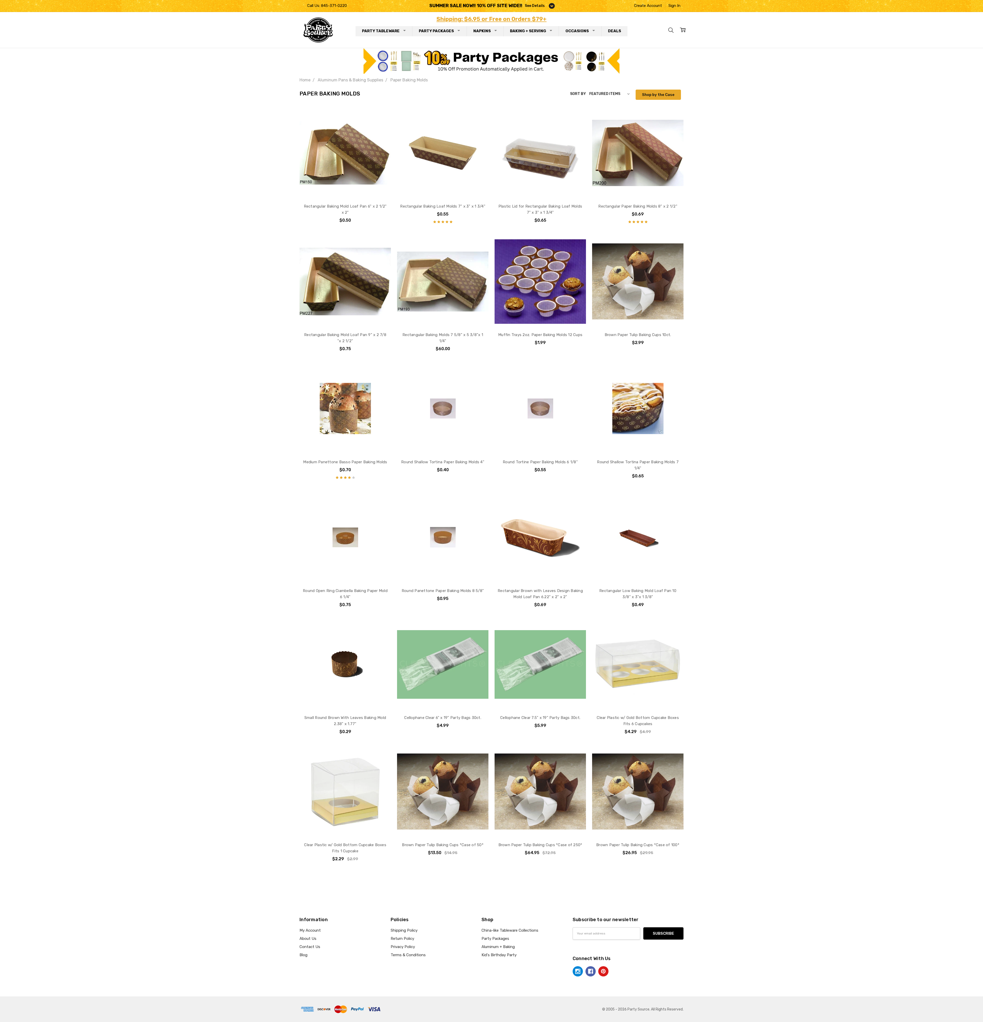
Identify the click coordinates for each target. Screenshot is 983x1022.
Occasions (577, 31)
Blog (303, 955)
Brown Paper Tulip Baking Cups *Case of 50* (443, 845)
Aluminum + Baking (498, 946)
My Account (310, 930)
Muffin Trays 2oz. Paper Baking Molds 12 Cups (540, 334)
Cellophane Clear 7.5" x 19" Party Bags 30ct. (540, 717)
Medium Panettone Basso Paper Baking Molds (345, 462)
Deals (614, 31)
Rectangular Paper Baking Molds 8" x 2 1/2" (637, 206)
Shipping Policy (404, 930)
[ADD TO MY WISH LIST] (381, 125)
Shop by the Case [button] (658, 94)
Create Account (648, 5)
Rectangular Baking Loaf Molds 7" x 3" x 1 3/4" (442, 206)
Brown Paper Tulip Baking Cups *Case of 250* (540, 845)
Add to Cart (345, 187)
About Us (308, 938)
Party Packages (436, 31)
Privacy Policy (403, 946)
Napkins (482, 31)
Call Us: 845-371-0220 (327, 5)
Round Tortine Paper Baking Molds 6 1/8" (540, 462)
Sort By (578, 94)
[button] (491, 61)
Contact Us (310, 946)
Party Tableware (381, 31)
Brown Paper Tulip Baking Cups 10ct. (638, 334)
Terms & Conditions (408, 955)
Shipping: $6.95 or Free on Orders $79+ (491, 19)
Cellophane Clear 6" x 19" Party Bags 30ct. (442, 717)
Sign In (674, 5)
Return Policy (402, 938)
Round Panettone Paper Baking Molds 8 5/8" (443, 590)
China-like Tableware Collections (510, 930)
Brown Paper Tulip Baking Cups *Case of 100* (637, 845)
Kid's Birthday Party (499, 955)
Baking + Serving (528, 31)
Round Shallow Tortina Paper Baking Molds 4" (442, 462)
